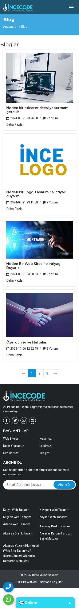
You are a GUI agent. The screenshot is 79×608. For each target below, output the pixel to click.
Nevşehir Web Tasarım (54, 509)
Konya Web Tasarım (16, 509)
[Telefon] (8, 587)
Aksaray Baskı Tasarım (55, 526)
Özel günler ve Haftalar (26, 342)
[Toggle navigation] (71, 6)
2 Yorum (52, 118)
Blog (24, 26)
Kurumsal (46, 438)
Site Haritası (11, 453)
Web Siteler (10, 438)
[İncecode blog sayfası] (55, 373)
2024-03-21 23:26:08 (24, 118)
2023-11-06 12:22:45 (24, 348)
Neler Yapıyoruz (13, 445)
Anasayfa (9, 26)
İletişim (44, 453)
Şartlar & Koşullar (51, 582)
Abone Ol (64, 484)
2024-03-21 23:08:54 (24, 274)
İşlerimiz (45, 445)
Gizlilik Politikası (26, 582)
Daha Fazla (14, 125)
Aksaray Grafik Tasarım (18, 533)
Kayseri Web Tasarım (53, 517)
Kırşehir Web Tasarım (17, 517)
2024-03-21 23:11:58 (24, 202)
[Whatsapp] (8, 599)
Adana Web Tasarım (16, 524)
